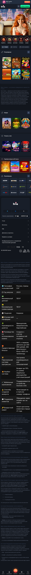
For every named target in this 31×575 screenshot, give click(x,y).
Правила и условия (7, 236)
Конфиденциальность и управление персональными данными (11, 241)
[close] (1, 2)
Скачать (27, 2)
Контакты (4, 224)
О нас (3, 220)
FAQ (3, 228)
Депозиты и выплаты (7, 232)
